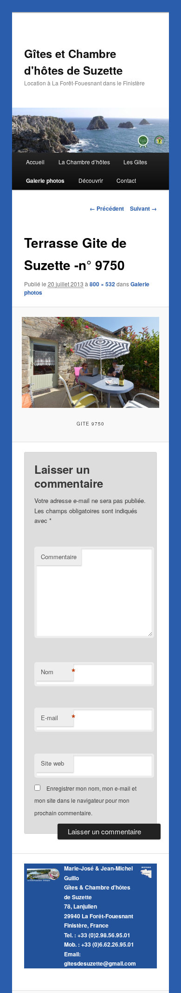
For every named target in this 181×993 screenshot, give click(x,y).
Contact (126, 180)
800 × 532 (102, 284)
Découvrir (90, 180)
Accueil (35, 162)
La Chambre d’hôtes (84, 162)
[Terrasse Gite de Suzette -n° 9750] (90, 362)
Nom (57, 671)
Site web (52, 763)
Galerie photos (45, 180)
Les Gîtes (135, 162)
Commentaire (59, 556)
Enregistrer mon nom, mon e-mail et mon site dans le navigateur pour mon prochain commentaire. (85, 800)
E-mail (57, 717)
